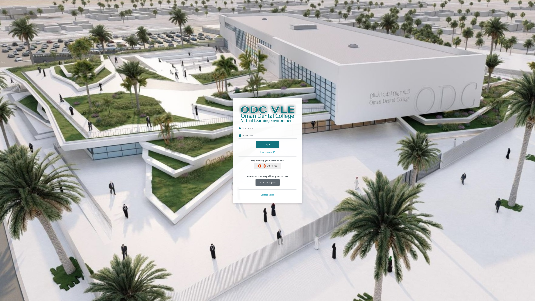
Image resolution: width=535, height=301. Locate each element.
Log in (267, 144)
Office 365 (272, 165)
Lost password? (267, 152)
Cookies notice (267, 194)
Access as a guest (267, 182)
